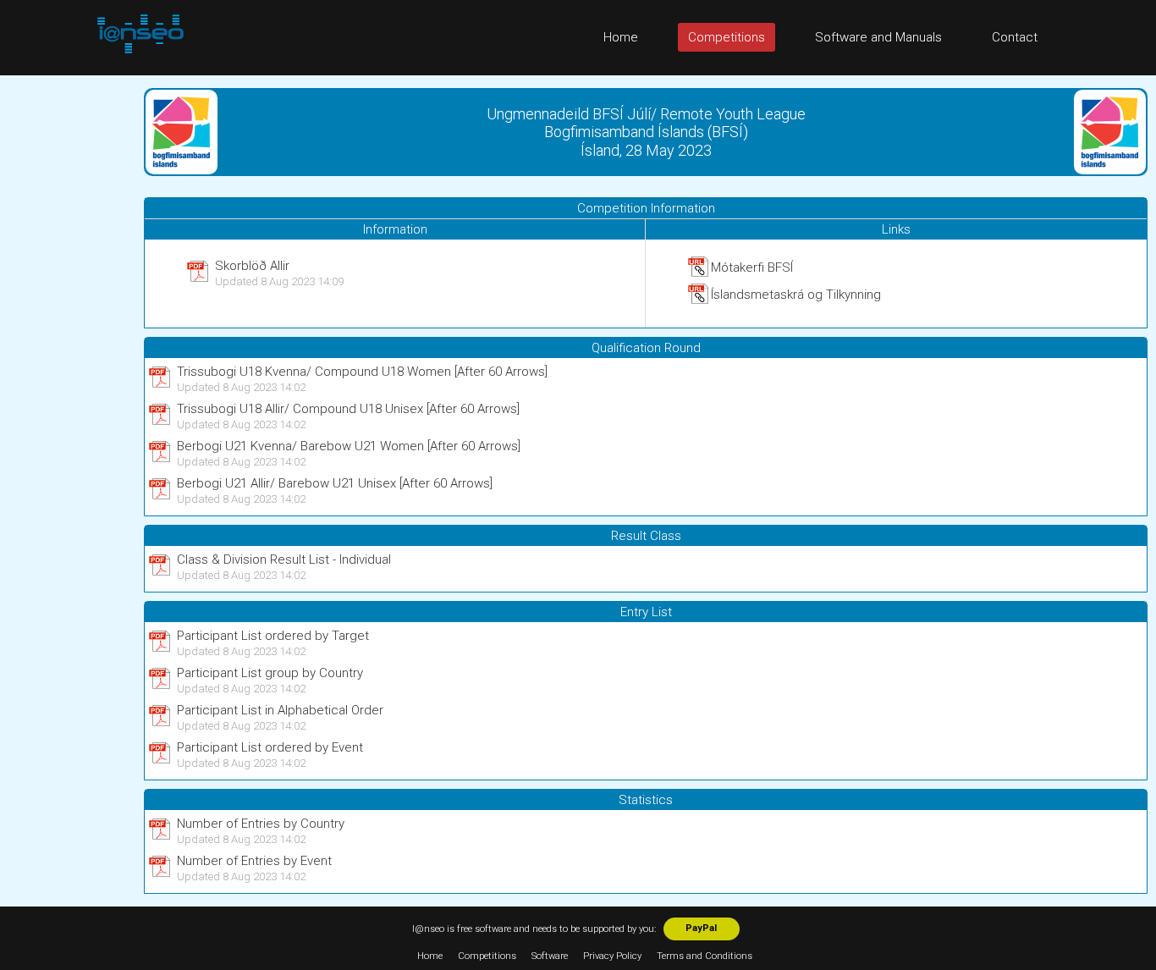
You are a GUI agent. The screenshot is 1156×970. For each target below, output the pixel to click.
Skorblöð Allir (252, 265)
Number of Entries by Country (260, 823)
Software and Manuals (878, 37)
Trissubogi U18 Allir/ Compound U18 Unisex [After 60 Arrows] (348, 408)
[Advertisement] (67, 329)
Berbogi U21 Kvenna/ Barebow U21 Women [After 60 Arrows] (348, 446)
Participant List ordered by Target (273, 635)
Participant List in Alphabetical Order (280, 710)
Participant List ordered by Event (270, 747)
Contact (1015, 37)
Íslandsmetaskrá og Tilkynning (796, 294)
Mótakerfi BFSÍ (752, 267)
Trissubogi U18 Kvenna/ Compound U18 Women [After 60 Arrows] (362, 371)
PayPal (701, 928)
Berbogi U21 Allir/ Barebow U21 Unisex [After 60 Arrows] (335, 483)
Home (620, 37)
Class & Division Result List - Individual (284, 559)
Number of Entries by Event (254, 860)
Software (549, 956)
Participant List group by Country (270, 673)
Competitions (726, 37)
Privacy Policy (612, 956)
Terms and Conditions (704, 956)
